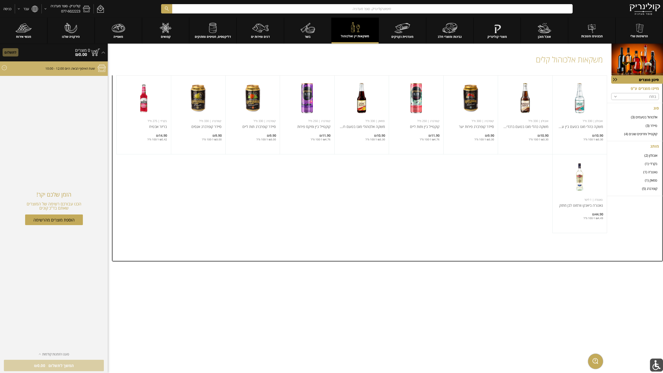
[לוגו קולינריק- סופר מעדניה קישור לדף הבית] (645, 8)
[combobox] (366, 8)
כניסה (7, 8)
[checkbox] (635, 117)
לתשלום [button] (10, 52)
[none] (580, 115)
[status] (82, 50)
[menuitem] (639, 31)
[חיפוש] (166, 8)
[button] (100, 9)
